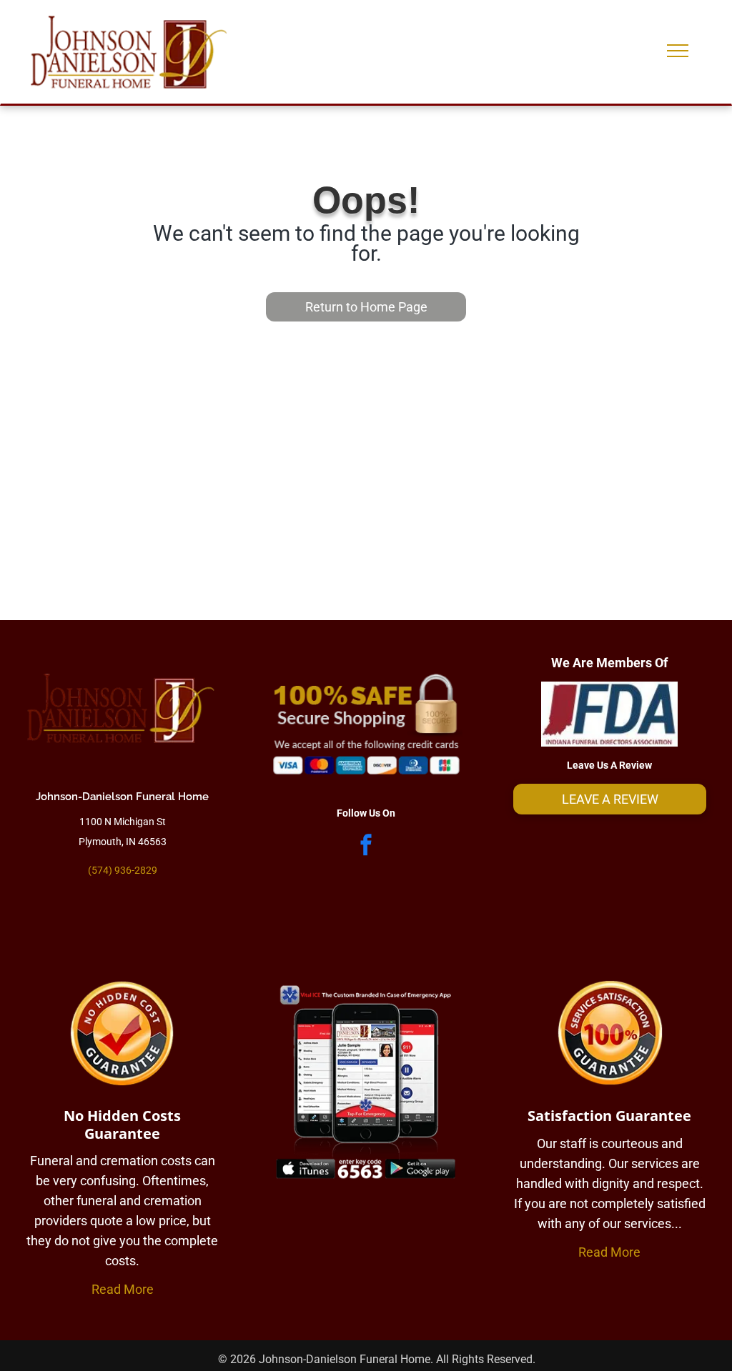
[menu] (677, 50)
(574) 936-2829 (122, 870)
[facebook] (366, 846)
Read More (123, 1289)
